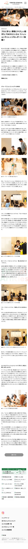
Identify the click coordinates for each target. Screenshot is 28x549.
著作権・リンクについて (21, 539)
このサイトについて (5, 538)
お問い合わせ (4, 539)
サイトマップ (11, 539)
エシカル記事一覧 (7, 524)
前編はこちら (4, 78)
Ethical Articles (9, 7)
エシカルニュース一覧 (8, 527)
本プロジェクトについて (8, 521)
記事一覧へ (14, 455)
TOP (2, 7)
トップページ (5, 518)
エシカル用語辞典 (7, 530)
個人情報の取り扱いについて (17, 538)
